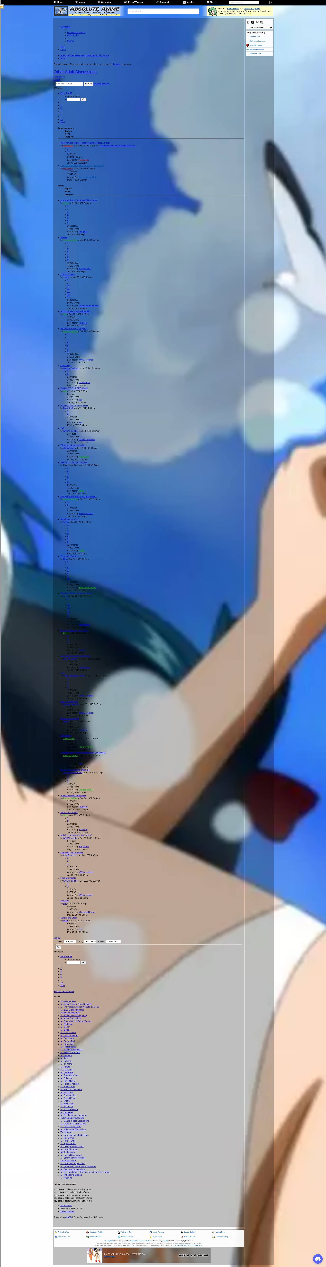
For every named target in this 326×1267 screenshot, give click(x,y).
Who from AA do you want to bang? (76, 593)
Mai (65, 314)
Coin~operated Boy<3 (89, 177)
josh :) (66, 596)
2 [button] (61, 105)
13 (68, 294)
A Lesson (64, 901)
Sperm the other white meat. (73, 795)
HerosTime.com (256, 45)
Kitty (81, 764)
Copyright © (109, 1241)
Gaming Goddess (71, 368)
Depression (65, 735)
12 (68, 291)
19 (68, 616)
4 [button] (61, 111)
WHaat (63, 237)
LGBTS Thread (67, 274)
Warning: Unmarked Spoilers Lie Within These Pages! (94, 15)
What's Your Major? (69, 812)
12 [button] (61, 119)
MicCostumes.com (257, 49)
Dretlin (66, 203)
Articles (190, 2)
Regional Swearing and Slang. (74, 630)
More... (213, 2)
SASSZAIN (84, 456)
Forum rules (59, 77)
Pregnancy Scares (68, 556)
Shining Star (69, 738)
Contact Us (134, 1241)
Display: (60, 942)
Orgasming (65, 365)
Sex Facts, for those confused (73, 462)
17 (68, 610)
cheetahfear (84, 382)
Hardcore (83, 323)
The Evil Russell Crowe (74, 676)
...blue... (66, 277)
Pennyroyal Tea (70, 240)
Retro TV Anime (135, 2)
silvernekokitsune (87, 912)
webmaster (68, 146)
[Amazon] (271, 22)
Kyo (80, 399)
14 (68, 297)
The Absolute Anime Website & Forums (117, 146)
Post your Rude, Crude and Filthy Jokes (78, 200)
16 (68, 607)
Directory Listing (222, 1237)
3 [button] (61, 108)
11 (68, 288)
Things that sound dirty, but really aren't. (78, 496)
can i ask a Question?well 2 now (75, 656)
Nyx (65, 559)
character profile (252, 8)
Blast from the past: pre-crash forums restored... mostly (85, 143)
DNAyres (83, 232)
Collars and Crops (68, 918)
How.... (63, 673)
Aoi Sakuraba (85, 268)
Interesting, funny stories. (71, 852)
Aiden (65, 921)
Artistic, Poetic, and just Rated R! (75, 311)
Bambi (66, 721)
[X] (253, 22)
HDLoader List (189, 1237)
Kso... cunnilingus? (69, 701)
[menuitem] (76, 32)
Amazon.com (255, 37)
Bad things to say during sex (73, 328)
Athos (81, 491)
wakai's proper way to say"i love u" (76, 835)
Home (60, 2)
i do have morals (68, 878)
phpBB (68, 1217)
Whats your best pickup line (73, 445)
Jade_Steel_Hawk (87, 587)
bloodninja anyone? (69, 718)
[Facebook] (248, 22)
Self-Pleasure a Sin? (69, 519)
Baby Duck (68, 408)
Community (165, 2)
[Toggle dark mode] (270, 2)
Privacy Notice (145, 1241)
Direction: (101, 942)
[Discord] (266, 22)
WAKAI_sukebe (86, 360)
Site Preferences (257, 27)
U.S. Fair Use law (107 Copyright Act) (187, 1245)
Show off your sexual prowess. (74, 405)
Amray (66, 522)
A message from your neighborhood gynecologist (83, 753)
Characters (106, 2)
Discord (116, 64)
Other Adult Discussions (75, 71)
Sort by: (80, 942)
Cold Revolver (69, 855)
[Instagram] (262, 22)
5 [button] (61, 114)
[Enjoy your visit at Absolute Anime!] (94, 9)
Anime (82, 2)
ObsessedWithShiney (73, 772)
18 (68, 613)
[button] (66, 93)
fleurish (82, 650)
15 (68, 604)
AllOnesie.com (255, 54)
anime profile (233, 8)
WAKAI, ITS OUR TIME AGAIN (74, 388)
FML (62, 428)
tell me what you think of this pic (74, 770)
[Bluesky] (257, 22)
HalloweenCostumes (258, 41)
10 (68, 286)
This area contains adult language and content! (82, 165)
